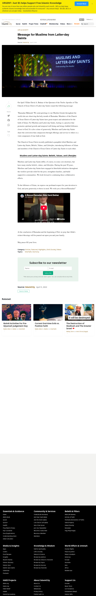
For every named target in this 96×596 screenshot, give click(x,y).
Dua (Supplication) (9, 533)
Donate (67, 583)
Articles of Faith (70, 517)
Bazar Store (68, 586)
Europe (67, 560)
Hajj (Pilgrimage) (70, 530)
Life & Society (23, 30)
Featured (34, 250)
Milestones (37, 589)
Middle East (68, 570)
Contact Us (37, 586)
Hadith (5, 525)
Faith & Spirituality (40, 549)
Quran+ (5, 522)
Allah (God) (6, 517)
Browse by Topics (39, 562)
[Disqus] (48, 477)
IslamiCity (30, 287)
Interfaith (28, 252)
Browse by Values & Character (43, 560)
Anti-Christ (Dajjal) (82, 331)
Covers (5, 552)
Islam (4, 514)
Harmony (35, 252)
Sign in (82, 19)
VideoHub (6, 570)
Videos (59, 250)
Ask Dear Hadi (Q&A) (40, 517)
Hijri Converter (7, 530)
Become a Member (40, 533)
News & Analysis (70, 554)
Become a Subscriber (40, 530)
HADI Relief (6, 589)
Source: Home (23, 291)
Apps (4, 549)
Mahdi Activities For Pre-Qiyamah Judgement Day (76, 593)
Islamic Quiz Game (9, 568)
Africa (66, 568)
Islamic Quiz (7, 565)
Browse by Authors (40, 557)
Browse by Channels (40, 568)
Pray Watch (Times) (9, 528)
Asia (66, 565)
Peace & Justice (69, 552)
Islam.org (6, 586)
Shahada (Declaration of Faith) (74, 520)
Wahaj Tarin (70, 331)
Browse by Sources (40, 565)
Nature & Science (39, 554)
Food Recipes (7, 554)
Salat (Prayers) (69, 522)
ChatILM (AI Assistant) (41, 514)
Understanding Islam (9, 536)
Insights (5, 557)
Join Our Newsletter (40, 528)
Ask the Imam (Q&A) (40, 520)
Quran (5, 520)
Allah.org (6, 583)
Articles (27, 250)
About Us (37, 583)
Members (37, 536)
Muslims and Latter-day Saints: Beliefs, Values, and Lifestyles (48, 155)
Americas (68, 557)
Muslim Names (7, 560)
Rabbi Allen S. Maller (10, 329)
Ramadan (68, 528)
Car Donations (69, 589)
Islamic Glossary (8, 562)
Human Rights (69, 549)
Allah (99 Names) (70, 514)
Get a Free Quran (39, 525)
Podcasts (6, 573)
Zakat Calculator (8, 539)
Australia (67, 562)
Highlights (42, 250)
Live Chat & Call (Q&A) (41, 522)
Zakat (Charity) (69, 525)
